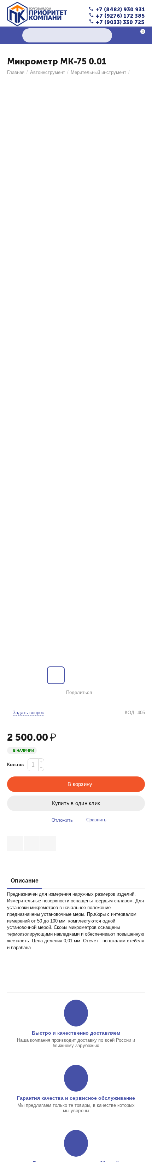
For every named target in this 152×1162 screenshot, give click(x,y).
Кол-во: (15, 764)
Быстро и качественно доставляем (76, 1033)
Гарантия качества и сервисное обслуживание (76, 1098)
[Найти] (105, 35)
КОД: (130, 712)
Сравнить (96, 819)
